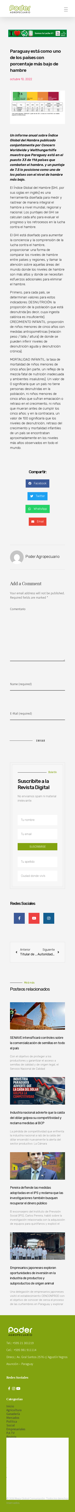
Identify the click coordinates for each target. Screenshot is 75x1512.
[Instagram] (13, 1388)
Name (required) (21, 684)
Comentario (17, 609)
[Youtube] (18, 1388)
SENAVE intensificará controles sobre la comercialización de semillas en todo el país (37, 1043)
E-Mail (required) (21, 713)
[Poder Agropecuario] (21, 9)
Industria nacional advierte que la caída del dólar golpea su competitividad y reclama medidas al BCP (37, 1118)
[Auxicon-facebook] (9, 1388)
